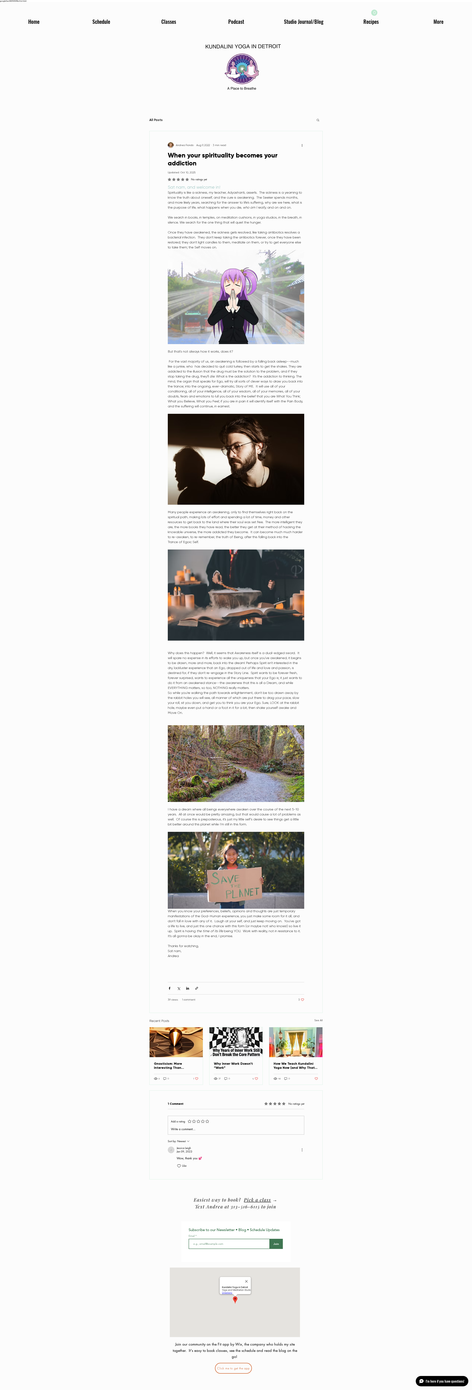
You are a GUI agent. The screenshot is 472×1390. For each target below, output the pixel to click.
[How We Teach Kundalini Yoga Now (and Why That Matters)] (295, 1042)
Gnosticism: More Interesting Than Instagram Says (168, 1066)
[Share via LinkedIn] (187, 988)
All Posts (156, 120)
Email (192, 1236)
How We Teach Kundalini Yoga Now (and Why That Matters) (294, 1066)
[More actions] (302, 145)
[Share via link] (196, 988)
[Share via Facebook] (169, 988)
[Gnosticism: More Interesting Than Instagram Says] (176, 1042)
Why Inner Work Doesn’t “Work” (233, 1066)
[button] (374, 13)
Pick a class (257, 1200)
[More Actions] (302, 1150)
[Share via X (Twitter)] (178, 988)
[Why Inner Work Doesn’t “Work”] (236, 1042)
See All (318, 1020)
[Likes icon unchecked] (179, 1166)
